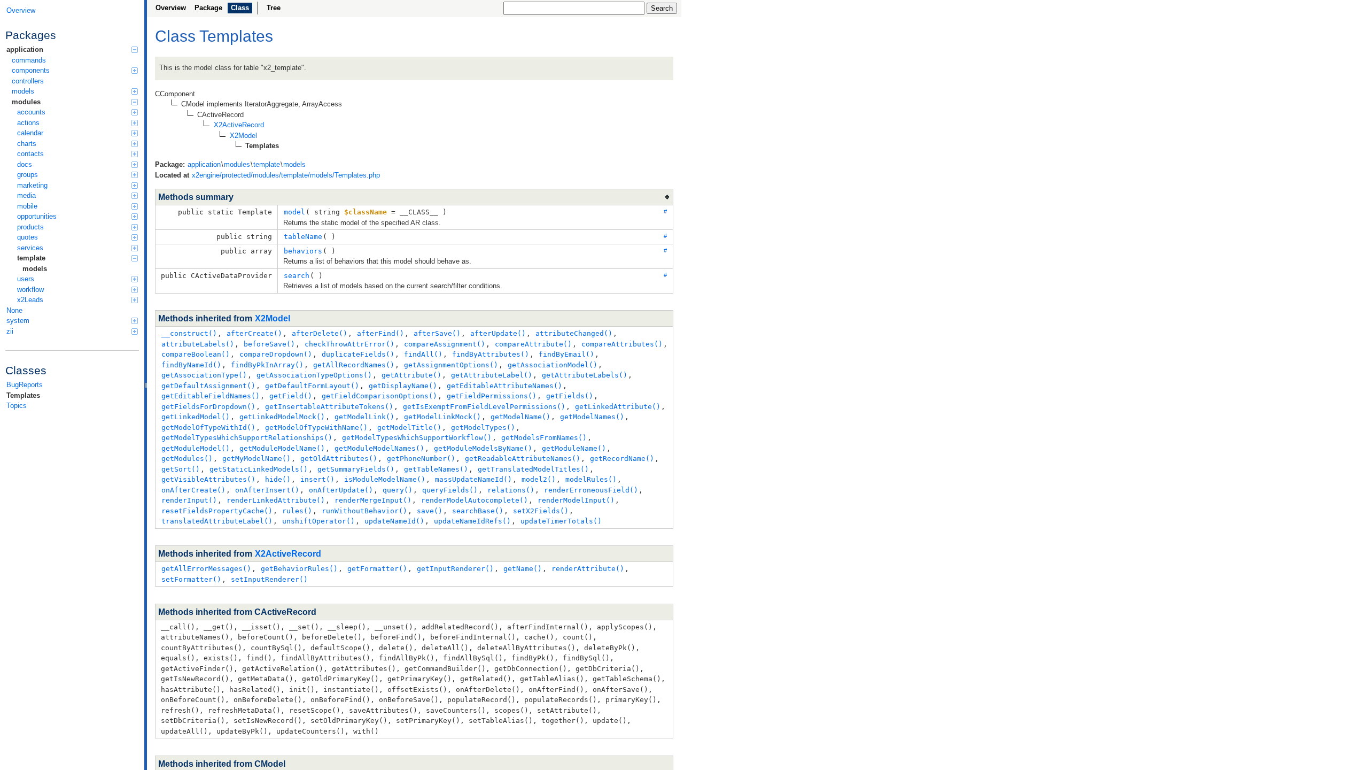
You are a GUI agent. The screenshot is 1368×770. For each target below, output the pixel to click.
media (26, 195)
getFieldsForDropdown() (208, 407)
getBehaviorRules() (299, 569)
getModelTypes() (483, 428)
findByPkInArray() (267, 365)
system (17, 321)
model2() (539, 479)
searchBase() (477, 511)
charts (26, 144)
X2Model (272, 318)
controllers (28, 81)
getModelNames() (592, 417)
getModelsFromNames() (544, 438)
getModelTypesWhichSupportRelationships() (246, 438)
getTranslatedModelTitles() (533, 469)
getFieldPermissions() (492, 396)
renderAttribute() (587, 569)
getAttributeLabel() (491, 375)
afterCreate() (254, 333)
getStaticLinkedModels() (258, 469)
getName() (522, 569)
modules (26, 102)
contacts (30, 154)
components (31, 70)
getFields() (569, 396)
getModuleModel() (195, 448)
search (296, 276)
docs (24, 164)
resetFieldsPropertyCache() (217, 511)
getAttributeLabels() (584, 375)
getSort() (180, 469)
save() (429, 511)
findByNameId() (191, 365)
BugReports (24, 385)
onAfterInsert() (267, 490)
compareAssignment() (444, 344)
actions (28, 123)
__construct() (189, 333)
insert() (317, 479)
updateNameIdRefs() (472, 521)
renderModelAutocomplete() (474, 500)
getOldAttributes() (338, 459)
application (24, 49)
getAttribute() (411, 375)
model (294, 212)
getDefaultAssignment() (208, 386)
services (30, 248)
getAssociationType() (204, 375)
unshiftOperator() (318, 521)
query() (398, 490)
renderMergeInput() (373, 500)
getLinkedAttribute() (617, 407)
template (31, 258)
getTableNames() (436, 469)
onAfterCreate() (193, 490)
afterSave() (437, 333)
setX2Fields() (541, 511)
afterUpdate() (498, 333)
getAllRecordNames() (353, 365)
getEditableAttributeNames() (504, 386)
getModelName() (520, 417)
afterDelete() (319, 333)
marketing (32, 185)
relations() (510, 490)
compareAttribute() (533, 344)
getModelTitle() (409, 428)
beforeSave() (269, 344)
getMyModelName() (256, 459)
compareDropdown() (275, 354)
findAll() (423, 354)
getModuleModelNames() (379, 448)
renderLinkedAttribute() (276, 500)
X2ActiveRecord (288, 553)
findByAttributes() (490, 354)
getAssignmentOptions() (451, 365)
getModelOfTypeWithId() (208, 428)
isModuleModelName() (384, 479)
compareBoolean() (195, 354)
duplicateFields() (358, 354)
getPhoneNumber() (421, 459)
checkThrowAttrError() (349, 344)
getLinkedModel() (195, 417)
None (14, 310)
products (30, 227)
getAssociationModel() (552, 365)
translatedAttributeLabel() (217, 521)
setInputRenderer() (269, 579)
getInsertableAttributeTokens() (329, 407)
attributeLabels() (197, 344)
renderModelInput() (576, 500)
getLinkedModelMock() (282, 417)
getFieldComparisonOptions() (379, 396)
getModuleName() (574, 448)
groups (27, 175)
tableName (303, 237)
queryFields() (450, 490)
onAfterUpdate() (341, 490)
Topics (16, 406)
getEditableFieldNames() (210, 396)
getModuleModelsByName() (483, 448)
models (23, 91)
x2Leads (30, 300)
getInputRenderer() (455, 569)
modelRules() (591, 479)
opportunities (37, 216)
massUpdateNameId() (473, 479)
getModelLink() (364, 417)
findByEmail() (566, 354)
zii (9, 331)
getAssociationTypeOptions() (314, 375)
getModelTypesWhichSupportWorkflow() (417, 438)
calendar (30, 133)
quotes (27, 237)
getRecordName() (622, 459)
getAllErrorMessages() (206, 569)
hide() (278, 479)
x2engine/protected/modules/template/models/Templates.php (286, 175)
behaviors (303, 251)
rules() (297, 511)
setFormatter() (191, 579)
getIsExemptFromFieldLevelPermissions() (484, 407)
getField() (290, 396)
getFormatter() (377, 569)
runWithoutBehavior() (364, 511)
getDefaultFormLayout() (312, 386)
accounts (31, 112)
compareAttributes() (622, 344)
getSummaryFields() (355, 469)
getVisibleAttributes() (208, 479)
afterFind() (380, 333)
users (25, 279)
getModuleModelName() (282, 448)
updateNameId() (394, 521)
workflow (30, 290)
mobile (27, 206)
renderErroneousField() (591, 490)
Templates (23, 395)
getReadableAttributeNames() (522, 459)
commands (29, 60)
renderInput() (189, 500)
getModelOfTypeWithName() (316, 428)
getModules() (187, 459)
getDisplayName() (403, 386)
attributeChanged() (573, 333)
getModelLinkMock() (442, 417)
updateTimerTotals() (561, 521)
